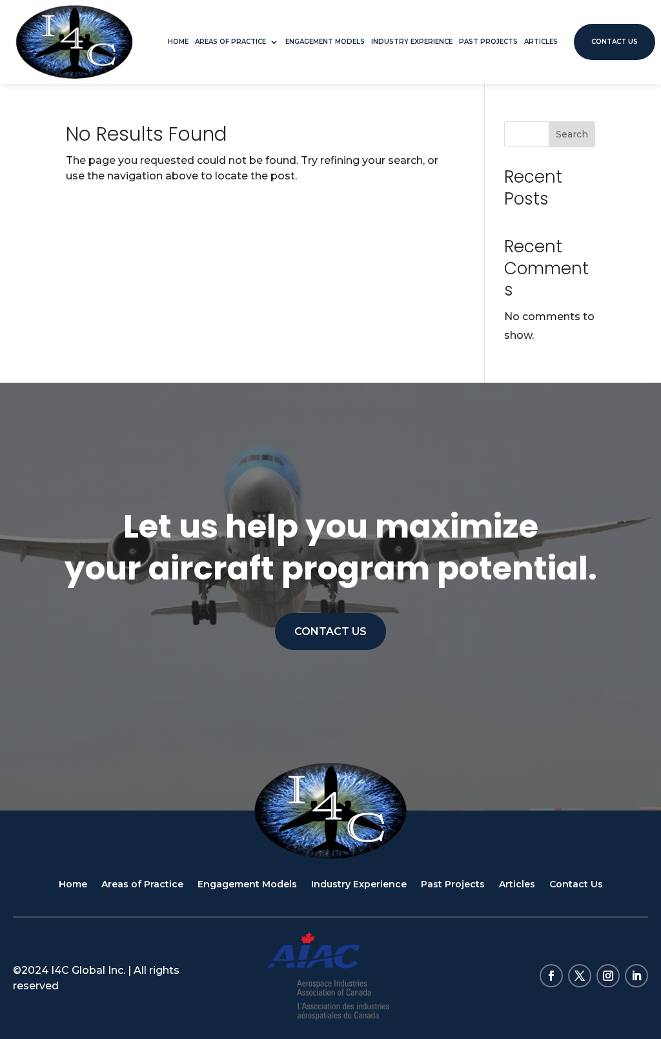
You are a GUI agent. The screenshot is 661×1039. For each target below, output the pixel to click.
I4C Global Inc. (88, 970)
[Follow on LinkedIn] (636, 975)
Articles (541, 41)
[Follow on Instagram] (608, 975)
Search (572, 134)
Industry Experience (412, 41)
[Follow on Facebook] (551, 975)
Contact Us (614, 41)
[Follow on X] (579, 975)
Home (178, 41)
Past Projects (488, 41)
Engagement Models (325, 41)
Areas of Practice (230, 41)
